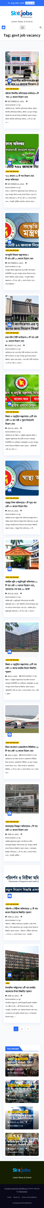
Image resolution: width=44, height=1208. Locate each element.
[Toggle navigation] (22, 27)
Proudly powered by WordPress (16, 1188)
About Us (16, 1197)
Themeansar (23, 1191)
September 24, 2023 (16, 101)
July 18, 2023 (13, 593)
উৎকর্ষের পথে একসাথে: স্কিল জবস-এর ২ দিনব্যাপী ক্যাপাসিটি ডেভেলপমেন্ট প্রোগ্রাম (22, 1144)
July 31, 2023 (13, 428)
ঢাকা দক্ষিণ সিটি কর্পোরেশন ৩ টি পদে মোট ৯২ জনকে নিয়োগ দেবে (21, 339)
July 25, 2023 (13, 510)
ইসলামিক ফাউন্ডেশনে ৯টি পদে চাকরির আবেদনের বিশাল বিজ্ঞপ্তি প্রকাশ (20, 989)
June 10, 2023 (13, 995)
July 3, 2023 (13, 755)
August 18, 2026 (17, 1069)
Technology (23, 1059)
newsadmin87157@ (29, 676)
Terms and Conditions (29, 1197)
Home (9, 1197)
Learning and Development (22, 1203)
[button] (41, 27)
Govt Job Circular (12, 89)
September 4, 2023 (15, 263)
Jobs (7, 983)
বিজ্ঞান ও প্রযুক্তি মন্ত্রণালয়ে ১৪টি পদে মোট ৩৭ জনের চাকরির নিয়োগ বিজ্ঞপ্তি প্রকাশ (21, 667)
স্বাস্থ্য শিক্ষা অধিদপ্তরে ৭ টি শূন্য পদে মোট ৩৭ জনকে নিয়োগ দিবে (20, 504)
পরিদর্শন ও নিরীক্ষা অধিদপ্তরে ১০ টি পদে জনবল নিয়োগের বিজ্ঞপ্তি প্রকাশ (21, 910)
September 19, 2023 (16, 184)
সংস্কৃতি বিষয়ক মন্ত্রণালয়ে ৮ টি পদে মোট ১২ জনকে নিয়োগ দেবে (19, 256)
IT (16, 1059)
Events (10, 1059)
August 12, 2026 (17, 1122)
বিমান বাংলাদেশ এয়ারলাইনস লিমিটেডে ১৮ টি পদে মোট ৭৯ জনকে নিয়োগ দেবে (22, 748)
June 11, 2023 (13, 834)
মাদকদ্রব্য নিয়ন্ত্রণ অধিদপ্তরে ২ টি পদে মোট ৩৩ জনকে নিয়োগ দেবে (21, 827)
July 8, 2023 (13, 676)
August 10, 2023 (15, 345)
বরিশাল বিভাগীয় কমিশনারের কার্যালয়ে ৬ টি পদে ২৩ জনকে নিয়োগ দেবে (22, 95)
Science (14, 1112)
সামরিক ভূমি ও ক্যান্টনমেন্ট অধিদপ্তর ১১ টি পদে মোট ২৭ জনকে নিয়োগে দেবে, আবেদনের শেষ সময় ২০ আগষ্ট (21, 585)
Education (11, 1085)
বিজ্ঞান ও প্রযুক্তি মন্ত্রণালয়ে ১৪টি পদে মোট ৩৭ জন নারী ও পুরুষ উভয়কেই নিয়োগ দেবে (21, 419)
